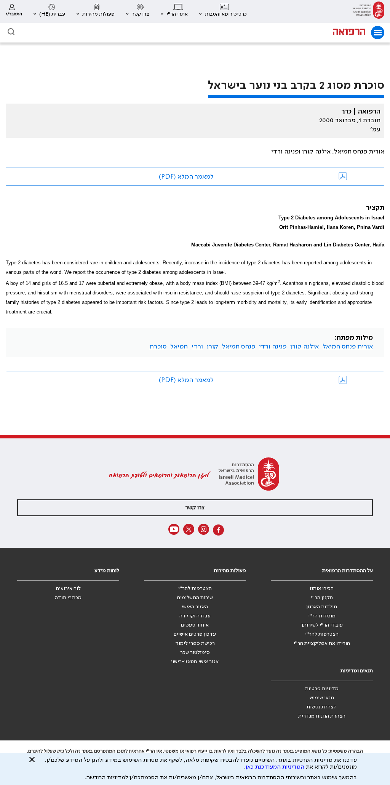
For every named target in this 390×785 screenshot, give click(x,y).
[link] (368, 11)
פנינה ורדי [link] (272, 346)
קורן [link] (212, 346)
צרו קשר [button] (195, 508)
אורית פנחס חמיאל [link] (348, 346)
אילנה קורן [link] (304, 346)
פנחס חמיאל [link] (238, 346)
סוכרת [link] (157, 346)
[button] (223, 11)
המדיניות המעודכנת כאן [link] (275, 767)
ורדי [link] (197, 346)
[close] (32, 762)
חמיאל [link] (179, 346)
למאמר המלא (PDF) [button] (186, 176)
